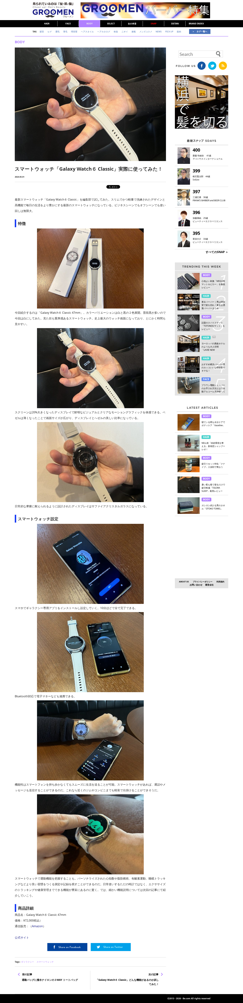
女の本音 (132, 23)
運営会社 (209, 584)
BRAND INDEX (196, 23)
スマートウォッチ (45, 961)
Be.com (186, 998)
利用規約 (220, 581)
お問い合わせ (196, 584)
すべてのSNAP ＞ (217, 252)
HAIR (46, 23)
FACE (68, 23)
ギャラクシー (27, 961)
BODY (89, 23)
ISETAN (175, 23)
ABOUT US (184, 581)
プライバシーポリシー (202, 581)
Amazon (37, 926)
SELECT (111, 23)
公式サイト (22, 937)
